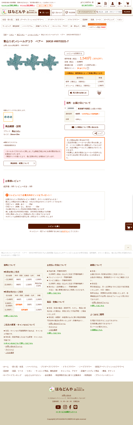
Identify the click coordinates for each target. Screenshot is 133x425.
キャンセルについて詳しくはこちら (19, 343)
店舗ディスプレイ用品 (89, 371)
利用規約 (88, 375)
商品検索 (127, 12)
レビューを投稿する (74, 53)
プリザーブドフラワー (56, 20)
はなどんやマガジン (32, 375)
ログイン (65, 231)
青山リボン (16, 131)
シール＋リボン (33, 35)
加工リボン (21, 35)
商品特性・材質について (20, 163)
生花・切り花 (7, 20)
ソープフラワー (85, 367)
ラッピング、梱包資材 (10, 26)
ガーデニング (109, 20)
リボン (119, 20)
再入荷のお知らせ (80, 93)
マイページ (9, 349)
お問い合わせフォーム (13, 346)
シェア (100, 133)
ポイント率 (45, 6)
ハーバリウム (27, 26)
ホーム (6, 367)
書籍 (84, 26)
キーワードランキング (12, 375)
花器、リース (96, 20)
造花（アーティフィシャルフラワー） (30, 20)
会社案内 (48, 375)
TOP (5, 35)
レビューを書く (54, 226)
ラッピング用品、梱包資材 (46, 371)
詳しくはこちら (12, 316)
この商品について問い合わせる (86, 127)
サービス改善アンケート (67, 412)
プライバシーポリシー (104, 375)
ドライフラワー (73, 20)
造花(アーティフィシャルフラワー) (109, 367)
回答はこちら (97, 330)
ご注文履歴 (9, 353)
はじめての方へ (88, 5)
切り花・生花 (17, 367)
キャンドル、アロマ (60, 26)
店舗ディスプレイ (42, 26)
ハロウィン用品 (97, 27)
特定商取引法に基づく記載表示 (68, 375)
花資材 (85, 20)
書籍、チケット (108, 371)
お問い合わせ (66, 395)
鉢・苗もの (75, 26)
